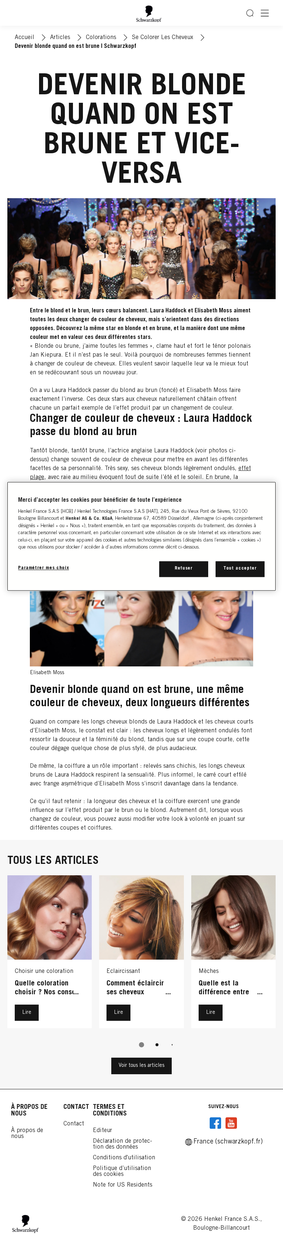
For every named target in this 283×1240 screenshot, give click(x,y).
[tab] (141, 1044)
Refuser (184, 569)
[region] (141, 536)
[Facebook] (215, 1123)
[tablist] (141, 1045)
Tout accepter (239, 569)
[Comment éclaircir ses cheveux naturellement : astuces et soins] (141, 953)
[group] (141, 966)
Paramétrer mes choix (43, 568)
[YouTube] (231, 1123)
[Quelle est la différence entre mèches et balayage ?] (233, 953)
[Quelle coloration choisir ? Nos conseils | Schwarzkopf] (49, 953)
